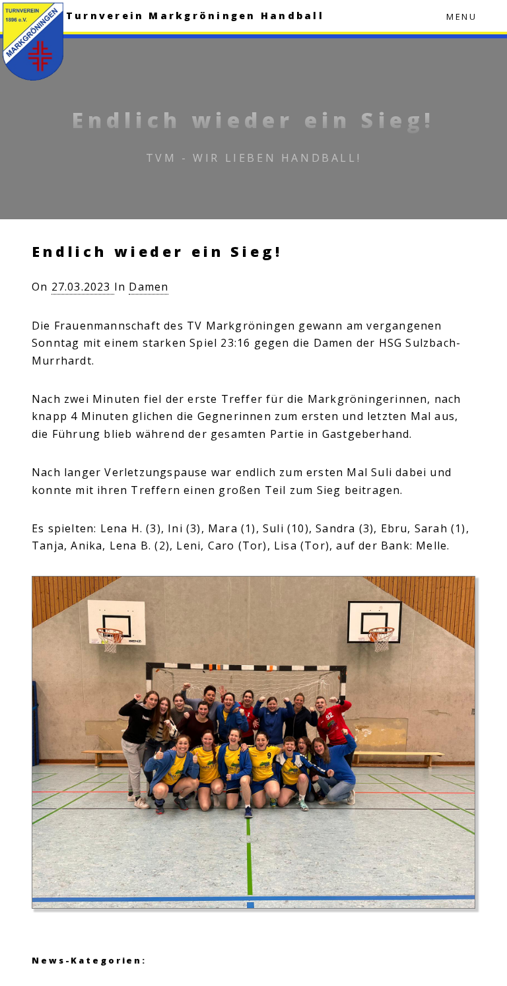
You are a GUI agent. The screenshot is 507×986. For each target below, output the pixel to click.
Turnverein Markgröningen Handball (195, 15)
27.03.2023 (82, 286)
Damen (148, 286)
